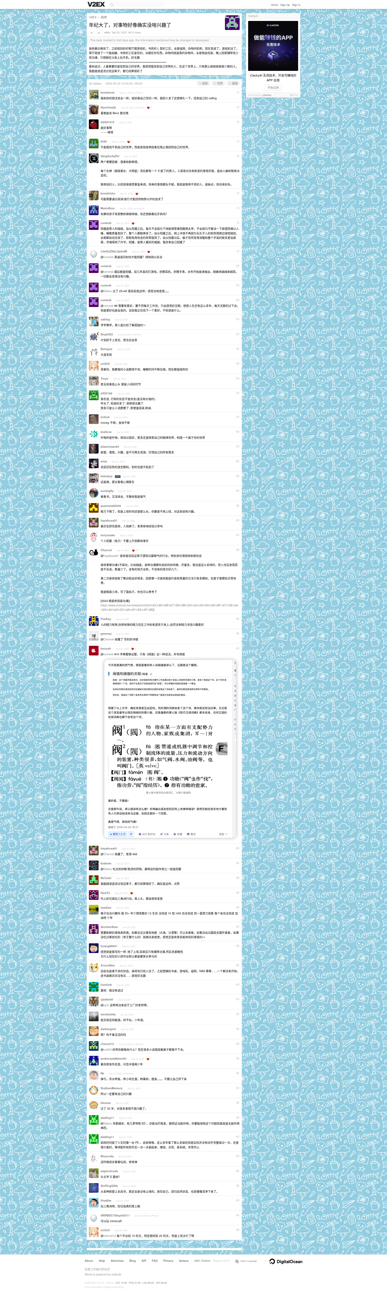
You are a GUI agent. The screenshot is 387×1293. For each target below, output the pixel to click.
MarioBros (108, 208)
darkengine (108, 1029)
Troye (104, 378)
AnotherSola (109, 927)
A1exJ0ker (108, 965)
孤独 (234, 83)
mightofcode (109, 1171)
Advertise (117, 1261)
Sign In (296, 5)
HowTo (105, 893)
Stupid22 (107, 334)
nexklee (106, 907)
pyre (106, 1005)
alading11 (107, 1118)
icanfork (106, 985)
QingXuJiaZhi (110, 156)
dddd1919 (107, 122)
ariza (104, 461)
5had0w (106, 1200)
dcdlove (106, 432)
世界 (219, 83)
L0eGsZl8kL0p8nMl (114, 251)
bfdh (104, 141)
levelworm (107, 92)
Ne (102, 1073)
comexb (106, 223)
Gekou (107, 291)
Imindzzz (106, 476)
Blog (132, 1261)
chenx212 (107, 1044)
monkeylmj (108, 1014)
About (89, 1261)
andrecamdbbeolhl (113, 1058)
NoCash (106, 878)
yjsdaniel (107, 999)
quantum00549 (111, 506)
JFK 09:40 (161, 1282)
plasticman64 (110, 446)
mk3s (107, 32)
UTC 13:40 (121, 1282)
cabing (105, 319)
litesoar (106, 1103)
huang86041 (109, 946)
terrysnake (108, 535)
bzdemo (106, 863)
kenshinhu (108, 193)
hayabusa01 (109, 520)
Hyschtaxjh (108, 107)
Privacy (168, 1261)
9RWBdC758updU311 (115, 1215)
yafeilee (267, 95)
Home (274, 5)
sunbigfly (107, 491)
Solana (183, 1261)
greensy (106, 634)
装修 (204, 83)
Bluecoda (107, 1156)
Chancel (106, 550)
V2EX (93, 17)
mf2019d (106, 393)
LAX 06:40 (148, 1282)
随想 (104, 17)
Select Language (248, 1260)
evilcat (105, 417)
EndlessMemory (112, 1088)
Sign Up (285, 5)
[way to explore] (97, 4)
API (143, 1261)
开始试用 (273, 87)
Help (102, 1261)
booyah (106, 648)
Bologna (106, 349)
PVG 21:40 (135, 1282)
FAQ (155, 1261)
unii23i (105, 364)
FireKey (106, 619)
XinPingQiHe (109, 1186)
